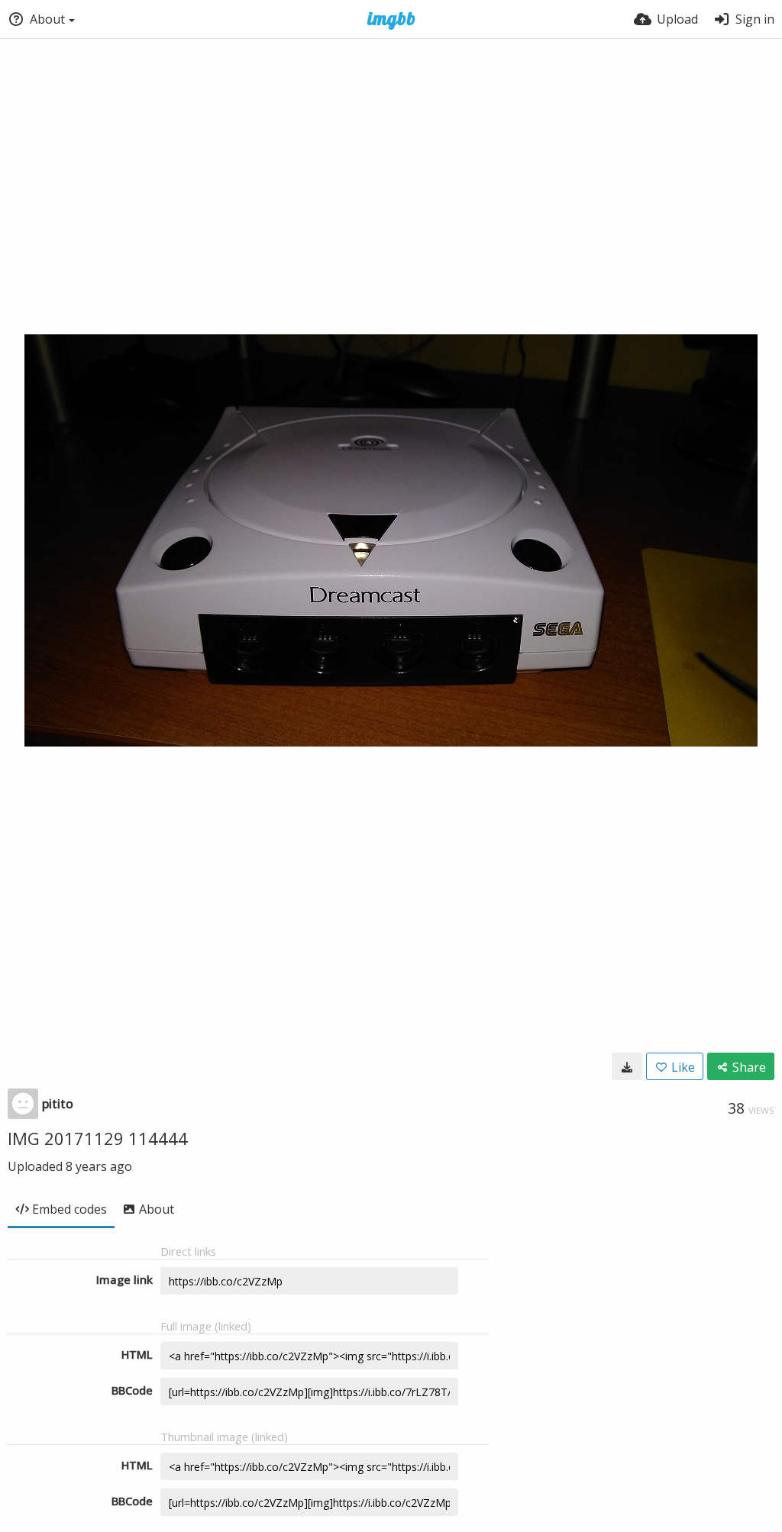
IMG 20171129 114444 (98, 1138)
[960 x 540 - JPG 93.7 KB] (627, 1066)
